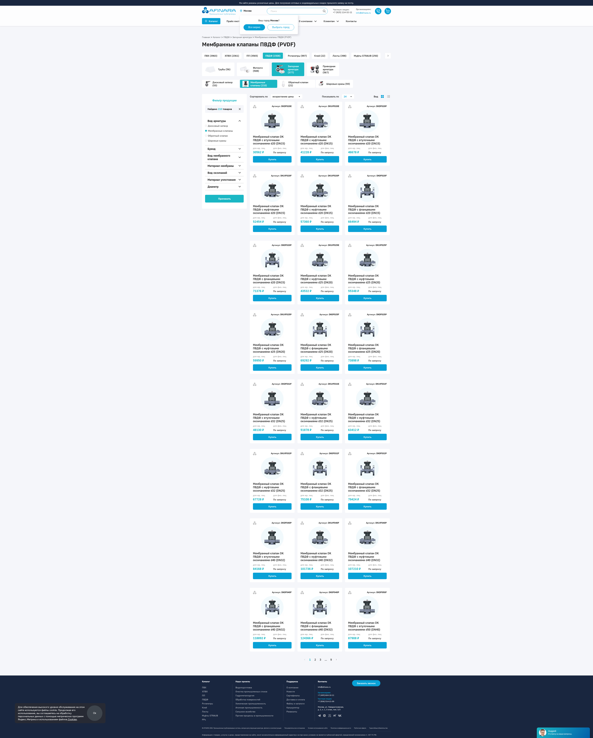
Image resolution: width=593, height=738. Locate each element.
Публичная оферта (360, 728)
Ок (94, 713)
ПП (203, 695)
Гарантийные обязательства (378, 728)
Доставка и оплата (295, 699)
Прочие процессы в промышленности (254, 715)
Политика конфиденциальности (341, 728)
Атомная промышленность (249, 707)
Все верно (254, 27)
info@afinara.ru (363, 12)
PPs (204, 719)
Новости (290, 691)
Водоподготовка (244, 687)
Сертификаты (293, 695)
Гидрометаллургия (245, 695)
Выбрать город (280, 27)
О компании (292, 687)
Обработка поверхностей (248, 699)
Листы (205, 711)
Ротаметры (207, 703)
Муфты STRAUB (210, 715)
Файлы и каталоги (295, 703)
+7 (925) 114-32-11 (342, 12)
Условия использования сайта (318, 728)
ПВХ (204, 687)
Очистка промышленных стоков (251, 691)
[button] (246, 10)
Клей (204, 707)
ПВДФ (205, 699)
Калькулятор (292, 707)
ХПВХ (205, 691)
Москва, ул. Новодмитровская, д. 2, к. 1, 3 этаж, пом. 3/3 (331, 708)
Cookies (72, 719)
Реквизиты (291, 711)
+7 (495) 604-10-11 (326, 695)
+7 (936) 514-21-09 (326, 701)
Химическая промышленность (251, 703)
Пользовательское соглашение (294, 728)
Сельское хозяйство (245, 711)
